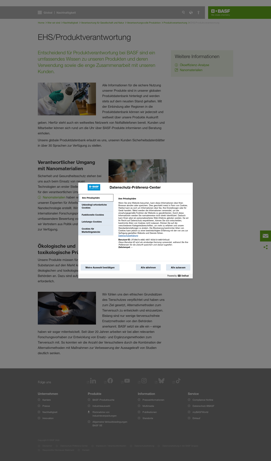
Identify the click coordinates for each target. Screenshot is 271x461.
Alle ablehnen (148, 267)
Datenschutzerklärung (128, 235)
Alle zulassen (178, 267)
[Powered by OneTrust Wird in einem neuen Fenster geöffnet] (179, 276)
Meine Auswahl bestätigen (100, 267)
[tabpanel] (154, 224)
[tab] (96, 197)
